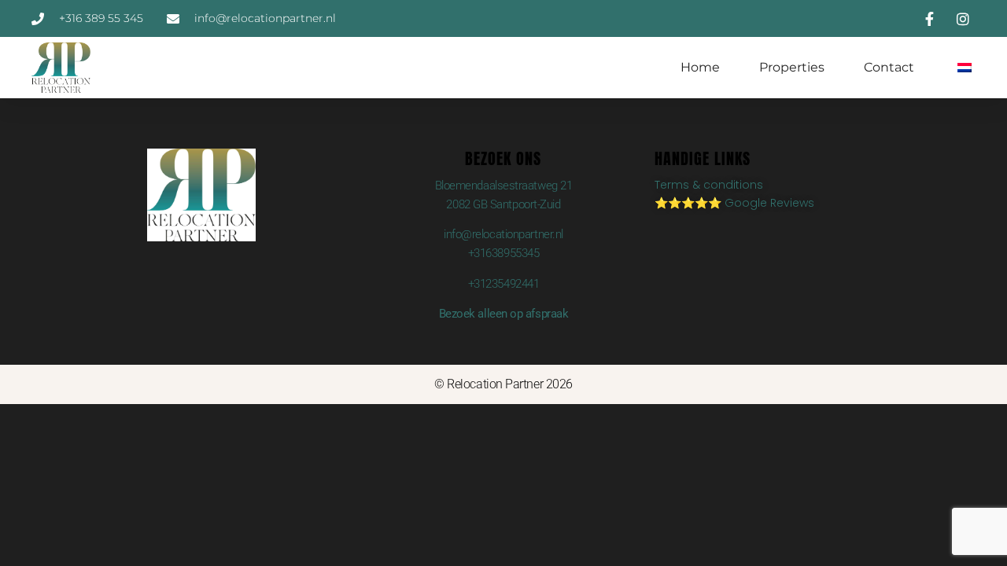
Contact (889, 67)
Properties (791, 67)
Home (700, 67)
